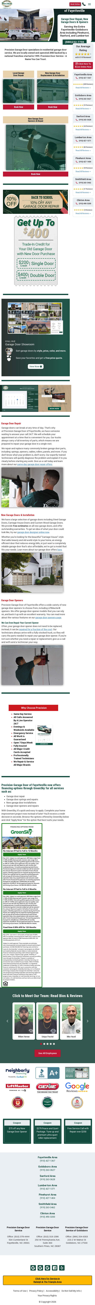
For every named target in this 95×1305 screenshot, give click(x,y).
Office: (18, 1236)
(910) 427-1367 (85, 78)
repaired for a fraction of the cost (35, 629)
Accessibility (52, 1291)
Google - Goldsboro (47, 1268)
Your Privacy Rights (47, 1295)
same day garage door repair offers (34, 464)
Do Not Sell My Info (71, 1291)
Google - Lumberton (40, 1268)
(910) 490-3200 (85, 204)
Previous (7, 1021)
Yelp (62, 1268)
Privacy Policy (36, 1291)
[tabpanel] (24, 1020)
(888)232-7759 (74, 42)
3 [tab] (47, 1044)
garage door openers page (48, 617)
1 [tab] (41, 1044)
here (59, 549)
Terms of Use (19, 1291)
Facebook (54, 1268)
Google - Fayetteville (33, 1268)
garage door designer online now (33, 532)
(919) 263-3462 (85, 183)
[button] (83, 86)
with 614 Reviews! (83, 57)
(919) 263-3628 (85, 120)
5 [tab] (54, 1044)
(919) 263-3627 (85, 99)
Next (87, 1021)
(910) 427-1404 (85, 162)
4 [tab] (50, 1044)
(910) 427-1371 (85, 141)
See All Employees (47, 1053)
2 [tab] (44, 1044)
